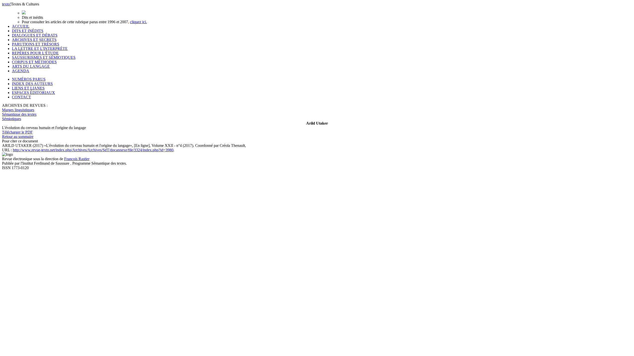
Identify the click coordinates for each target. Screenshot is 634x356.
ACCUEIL (20, 26)
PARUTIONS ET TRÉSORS (35, 44)
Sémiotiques (11, 119)
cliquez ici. (138, 22)
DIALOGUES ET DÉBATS (34, 35)
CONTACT (21, 97)
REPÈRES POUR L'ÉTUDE (35, 53)
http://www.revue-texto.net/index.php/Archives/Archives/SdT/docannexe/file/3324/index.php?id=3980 (93, 150)
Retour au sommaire (17, 136)
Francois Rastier (76, 159)
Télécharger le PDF (17, 132)
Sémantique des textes (19, 114)
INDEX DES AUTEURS (32, 84)
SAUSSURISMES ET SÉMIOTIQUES (44, 57)
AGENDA (20, 71)
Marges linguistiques (18, 110)
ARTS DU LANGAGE (31, 66)
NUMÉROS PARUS (29, 79)
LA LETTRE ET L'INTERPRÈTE (40, 48)
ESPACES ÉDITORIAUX (33, 92)
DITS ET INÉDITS (27, 31)
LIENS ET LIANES (28, 88)
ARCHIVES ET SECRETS (34, 40)
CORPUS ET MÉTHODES (34, 62)
